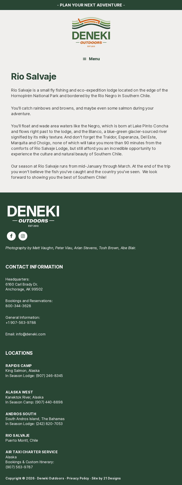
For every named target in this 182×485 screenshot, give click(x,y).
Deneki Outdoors (91, 32)
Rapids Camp (19, 365)
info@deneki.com (31, 334)
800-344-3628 (18, 306)
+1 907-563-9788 (21, 322)
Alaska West (19, 392)
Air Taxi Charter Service (32, 452)
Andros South (21, 414)
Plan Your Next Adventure (91, 5)
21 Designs (112, 478)
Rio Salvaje (18, 435)
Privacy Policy (78, 478)
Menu (94, 58)
